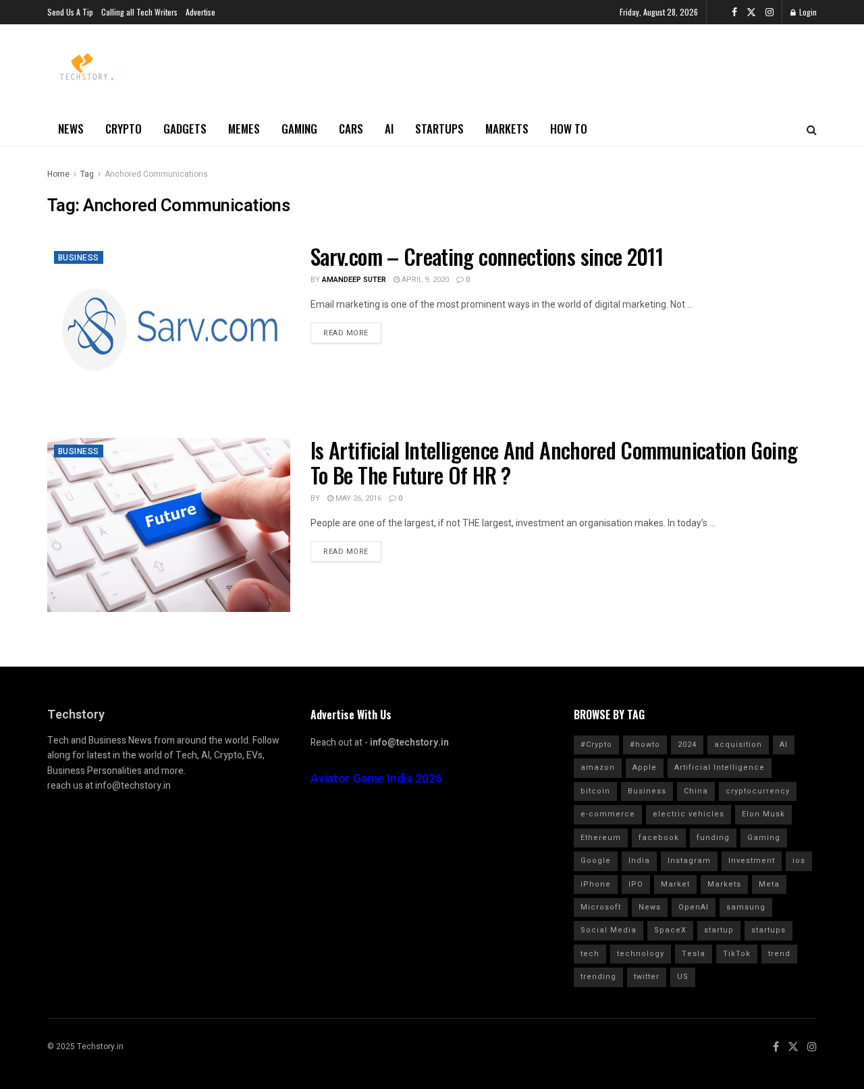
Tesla (693, 953)
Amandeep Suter (354, 279)
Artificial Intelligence (719, 767)
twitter (646, 976)
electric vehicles (688, 814)
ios (798, 860)
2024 (687, 744)
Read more (346, 333)
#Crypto (596, 744)
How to (568, 128)
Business (78, 258)
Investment (751, 860)
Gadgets (185, 128)
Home (58, 174)
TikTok (737, 953)
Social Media (608, 930)
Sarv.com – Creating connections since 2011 (486, 256)
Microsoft (600, 907)
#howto (645, 744)
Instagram (689, 860)
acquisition (738, 744)
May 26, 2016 (357, 498)
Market (675, 884)
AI (389, 128)
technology (640, 953)
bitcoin (595, 791)
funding (713, 837)
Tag (87, 174)
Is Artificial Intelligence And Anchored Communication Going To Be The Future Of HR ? (553, 462)
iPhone (595, 884)
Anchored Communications (156, 174)
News (71, 128)
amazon (597, 767)
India (639, 860)
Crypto (123, 128)
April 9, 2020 (424, 279)
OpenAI (693, 907)
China (696, 791)
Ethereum (600, 837)
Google (595, 860)
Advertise (200, 12)
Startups (439, 128)
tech (589, 953)
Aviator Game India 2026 (376, 779)
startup (719, 930)
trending (598, 976)
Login (807, 12)
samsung (745, 907)
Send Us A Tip (70, 12)
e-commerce (607, 814)
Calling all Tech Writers (139, 12)
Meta (769, 884)
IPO (635, 884)
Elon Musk (763, 814)
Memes (244, 128)
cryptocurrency (758, 791)
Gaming (299, 128)
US (682, 976)
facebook (659, 837)
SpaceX (670, 930)
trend (779, 953)
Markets (507, 128)
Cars (351, 128)
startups (768, 930)
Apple (644, 767)
